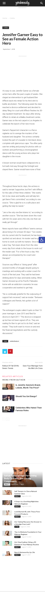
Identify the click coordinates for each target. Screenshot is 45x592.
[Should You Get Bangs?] (8, 398)
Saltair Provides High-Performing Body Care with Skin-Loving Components (20, 478)
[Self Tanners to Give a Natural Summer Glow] (7, 492)
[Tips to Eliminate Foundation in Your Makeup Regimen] (7, 533)
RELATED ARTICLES (12, 376)
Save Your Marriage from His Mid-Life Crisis (33, 367)
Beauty (7, 484)
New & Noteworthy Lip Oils (24, 552)
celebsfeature (14, 341)
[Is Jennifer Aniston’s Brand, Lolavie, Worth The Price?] (8, 387)
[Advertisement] (22, 12)
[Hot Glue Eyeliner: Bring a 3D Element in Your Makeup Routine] (7, 543)
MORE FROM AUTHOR (13, 380)
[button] (42, 240)
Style (17, 527)
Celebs (12, 18)
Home (4, 18)
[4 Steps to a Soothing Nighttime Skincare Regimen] (7, 502)
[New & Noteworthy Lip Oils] (7, 553)
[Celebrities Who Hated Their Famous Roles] (8, 409)
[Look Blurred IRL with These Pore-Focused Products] (7, 512)
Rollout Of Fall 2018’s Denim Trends (10, 367)
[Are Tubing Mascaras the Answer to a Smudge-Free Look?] (7, 523)
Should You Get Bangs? (26, 396)
